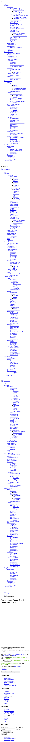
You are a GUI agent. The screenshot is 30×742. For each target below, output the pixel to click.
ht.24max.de (17, 666)
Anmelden (3, 734)
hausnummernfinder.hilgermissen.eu (16, 654)
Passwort (18, 729)
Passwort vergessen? (9, 740)
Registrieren (7, 737)
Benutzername (19, 727)
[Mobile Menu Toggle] (1, 168)
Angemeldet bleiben (7, 732)
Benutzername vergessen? (10, 738)
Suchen (2, 166)
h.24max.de (6, 655)
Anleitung (4, 669)
